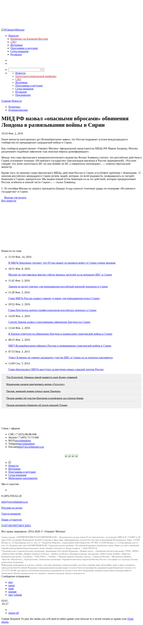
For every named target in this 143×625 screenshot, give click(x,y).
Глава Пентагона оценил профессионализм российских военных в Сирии (52, 310)
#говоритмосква (18, 109)
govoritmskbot (23, 440)
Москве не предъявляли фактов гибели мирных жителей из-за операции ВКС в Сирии (60, 274)
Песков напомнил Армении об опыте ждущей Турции (36, 405)
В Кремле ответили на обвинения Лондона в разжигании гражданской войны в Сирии (60, 333)
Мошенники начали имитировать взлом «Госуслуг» (35, 384)
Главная (6, 100)
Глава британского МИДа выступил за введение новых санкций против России (56, 369)
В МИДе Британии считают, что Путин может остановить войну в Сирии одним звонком (61, 262)
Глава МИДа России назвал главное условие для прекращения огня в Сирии (54, 298)
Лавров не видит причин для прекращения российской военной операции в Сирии (58, 286)
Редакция (16, 54)
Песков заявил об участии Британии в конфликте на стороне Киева (44, 398)
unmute (12, 591)
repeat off (13, 612)
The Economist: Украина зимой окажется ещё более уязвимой (41, 377)
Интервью (16, 45)
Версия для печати (15, 197)
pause (11, 585)
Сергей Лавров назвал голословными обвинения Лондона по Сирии (49, 322)
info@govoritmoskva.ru (31, 446)
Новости (13, 35)
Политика (14, 106)
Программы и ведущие (24, 48)
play (10, 582)
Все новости (8, 200)
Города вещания (11, 513)
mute (11, 588)
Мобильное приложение (22, 478)
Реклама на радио (11, 507)
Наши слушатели (11, 519)
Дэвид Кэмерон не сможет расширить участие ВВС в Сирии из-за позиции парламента (60, 357)
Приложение (23, 94)
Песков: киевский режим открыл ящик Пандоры (33, 391)
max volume (15, 594)
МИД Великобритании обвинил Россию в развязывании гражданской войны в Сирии (59, 345)
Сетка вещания (19, 51)
